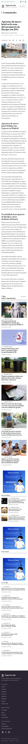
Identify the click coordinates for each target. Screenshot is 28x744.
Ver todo (23, 296)
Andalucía (3, 691)
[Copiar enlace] (23, 40)
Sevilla (3, 686)
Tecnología (4, 710)
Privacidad (11, 740)
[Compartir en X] (13, 40)
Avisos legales (5, 726)
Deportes (3, 696)
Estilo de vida (4, 703)
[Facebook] (25, 2)
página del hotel (11, 154)
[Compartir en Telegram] (20, 40)
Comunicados (10, 13)
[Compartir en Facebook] (16, 40)
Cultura (3, 701)
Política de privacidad (6, 728)
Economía (3, 694)
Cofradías (3, 698)
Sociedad (3, 715)
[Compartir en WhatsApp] (9, 40)
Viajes (2, 712)
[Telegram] (21, 2)
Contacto (3, 723)
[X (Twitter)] (23, 2)
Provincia (3, 689)
